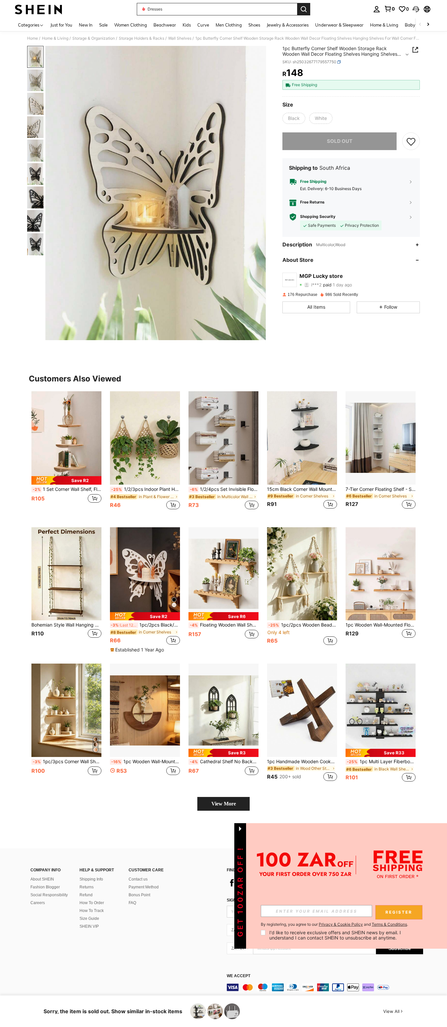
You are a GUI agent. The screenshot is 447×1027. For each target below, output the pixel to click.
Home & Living (55, 38)
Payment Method (144, 887)
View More (223, 803)
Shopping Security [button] (317, 217)
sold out (339, 141)
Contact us (138, 879)
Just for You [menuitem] (61, 25)
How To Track (92, 910)
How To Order (92, 903)
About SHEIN (42, 879)
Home (32, 38)
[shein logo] (38, 9)
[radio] (293, 118)
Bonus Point (139, 895)
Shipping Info (91, 879)
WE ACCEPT (238, 976)
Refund (86, 895)
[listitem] (66, 454)
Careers (37, 903)
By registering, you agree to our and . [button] (334, 924)
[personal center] (377, 9)
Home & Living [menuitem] (384, 25)
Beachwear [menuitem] (164, 25)
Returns (87, 887)
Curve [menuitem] (203, 25)
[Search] (303, 9)
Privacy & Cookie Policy (341, 924)
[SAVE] (411, 141)
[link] (389, 9)
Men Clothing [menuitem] (229, 25)
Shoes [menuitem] (254, 25)
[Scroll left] (420, 24)
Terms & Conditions (389, 924)
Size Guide (89, 918)
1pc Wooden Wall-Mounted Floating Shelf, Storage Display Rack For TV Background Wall (381, 625)
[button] (416, 9)
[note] (66, 480)
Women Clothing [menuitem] (130, 25)
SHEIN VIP (89, 926)
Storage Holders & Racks (141, 38)
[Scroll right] (428, 24)
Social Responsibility (49, 895)
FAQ (132, 903)
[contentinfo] (325, 987)
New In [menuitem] (86, 25)
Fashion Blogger (45, 887)
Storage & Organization (93, 38)
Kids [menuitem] (187, 25)
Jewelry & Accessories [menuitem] (288, 25)
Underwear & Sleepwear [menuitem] (339, 25)
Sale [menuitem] (103, 25)
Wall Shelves (179, 38)
